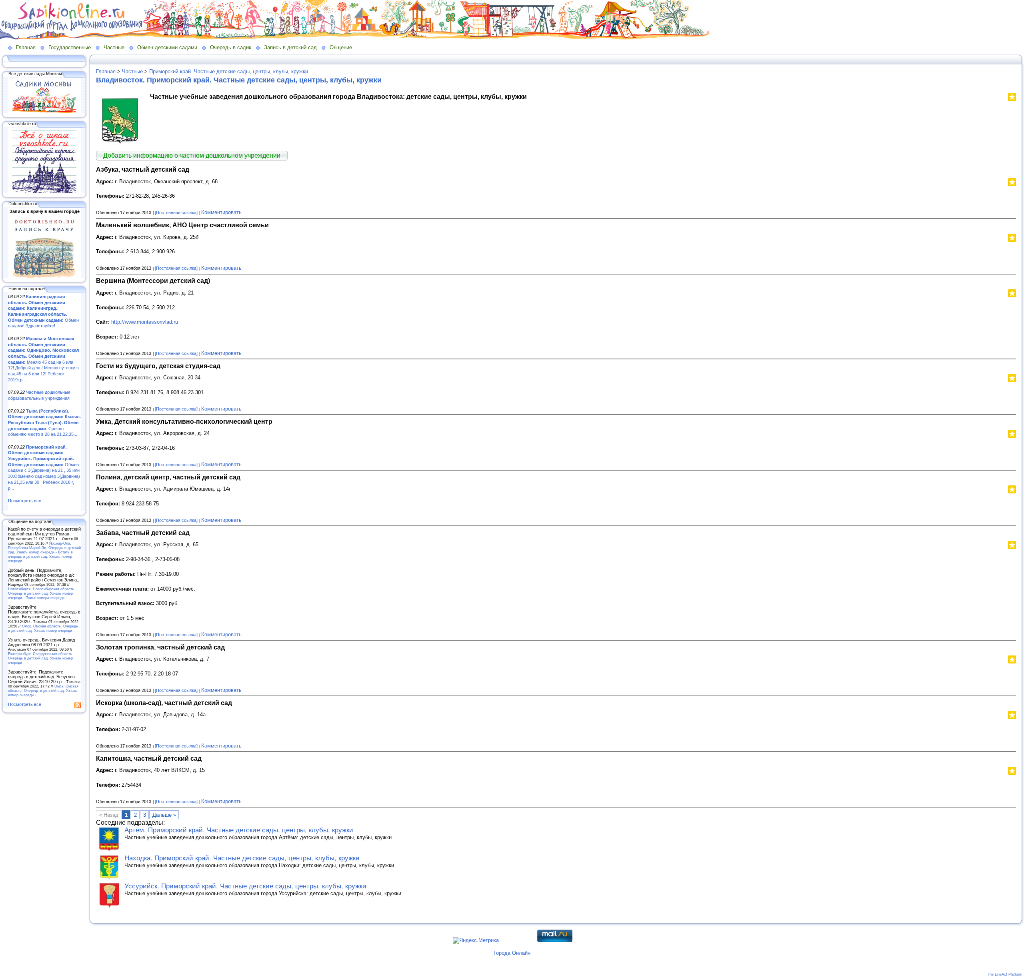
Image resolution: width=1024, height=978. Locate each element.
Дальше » (164, 815)
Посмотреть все (24, 500)
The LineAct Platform (1004, 974)
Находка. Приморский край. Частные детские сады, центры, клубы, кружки (242, 858)
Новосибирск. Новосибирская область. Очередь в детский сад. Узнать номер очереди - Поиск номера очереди (41, 593)
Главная (26, 47)
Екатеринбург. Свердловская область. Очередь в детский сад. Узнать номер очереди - (40, 658)
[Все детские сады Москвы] (44, 111)
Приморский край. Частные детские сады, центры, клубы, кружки (228, 71)
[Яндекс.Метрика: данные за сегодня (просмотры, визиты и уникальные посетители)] (476, 940)
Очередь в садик (230, 47)
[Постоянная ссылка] (176, 212)
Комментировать (221, 212)
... (394, 837)
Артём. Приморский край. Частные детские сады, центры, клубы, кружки (238, 830)
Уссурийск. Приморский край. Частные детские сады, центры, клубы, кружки (245, 886)
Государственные (69, 47)
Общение (341, 47)
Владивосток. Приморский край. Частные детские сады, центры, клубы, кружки (239, 80)
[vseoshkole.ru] (44, 191)
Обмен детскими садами (167, 47)
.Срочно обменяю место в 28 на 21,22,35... (44, 423)
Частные (114, 47)
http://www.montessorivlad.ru (144, 322)
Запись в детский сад (290, 47)
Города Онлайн (512, 953)
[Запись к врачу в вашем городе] (44, 276)
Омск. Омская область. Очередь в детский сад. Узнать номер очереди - (43, 628)
